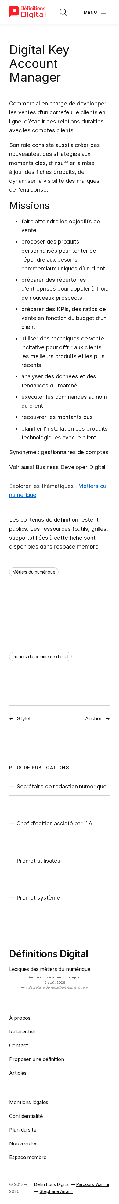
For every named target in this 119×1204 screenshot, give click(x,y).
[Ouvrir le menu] (95, 12)
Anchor (93, 718)
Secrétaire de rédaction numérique (61, 786)
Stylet (24, 718)
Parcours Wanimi (92, 1184)
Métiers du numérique (34, 571)
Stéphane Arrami (56, 1191)
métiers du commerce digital (40, 656)
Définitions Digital (48, 954)
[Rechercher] (63, 12)
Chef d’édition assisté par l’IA (54, 823)
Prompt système (38, 897)
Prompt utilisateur (39, 860)
